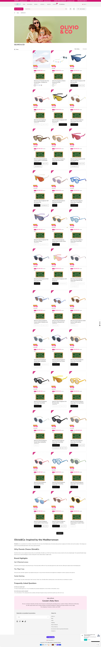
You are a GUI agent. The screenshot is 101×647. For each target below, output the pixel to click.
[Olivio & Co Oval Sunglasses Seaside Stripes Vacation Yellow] (59, 218)
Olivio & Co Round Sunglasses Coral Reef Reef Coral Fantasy (58, 360)
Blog (52, 618)
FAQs (52, 620)
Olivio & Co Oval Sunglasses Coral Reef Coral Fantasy (41, 279)
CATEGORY (42, 4)
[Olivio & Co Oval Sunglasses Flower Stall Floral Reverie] (41, 98)
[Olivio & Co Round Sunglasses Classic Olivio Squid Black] (41, 380)
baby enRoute (50, 642)
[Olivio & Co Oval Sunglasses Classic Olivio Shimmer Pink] (78, 257)
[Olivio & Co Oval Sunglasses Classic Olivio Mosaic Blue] (78, 218)
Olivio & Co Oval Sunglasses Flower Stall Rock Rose (40, 483)
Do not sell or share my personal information (59, 628)
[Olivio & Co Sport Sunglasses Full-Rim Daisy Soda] (59, 380)
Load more (60, 533)
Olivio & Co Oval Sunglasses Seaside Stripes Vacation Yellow (59, 240)
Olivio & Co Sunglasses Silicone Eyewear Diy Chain (58, 81)
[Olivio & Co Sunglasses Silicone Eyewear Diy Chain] (59, 59)
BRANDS (35, 4)
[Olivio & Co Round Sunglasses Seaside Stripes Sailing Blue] (41, 419)
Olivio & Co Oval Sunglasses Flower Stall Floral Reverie (40, 120)
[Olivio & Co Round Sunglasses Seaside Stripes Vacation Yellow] (78, 499)
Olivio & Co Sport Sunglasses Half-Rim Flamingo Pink (77, 159)
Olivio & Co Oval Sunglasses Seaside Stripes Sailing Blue (40, 360)
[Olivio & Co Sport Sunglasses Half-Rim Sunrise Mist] (41, 179)
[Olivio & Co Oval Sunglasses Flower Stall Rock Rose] (41, 460)
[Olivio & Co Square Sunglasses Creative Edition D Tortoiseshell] (41, 137)
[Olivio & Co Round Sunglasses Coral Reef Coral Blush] (59, 179)
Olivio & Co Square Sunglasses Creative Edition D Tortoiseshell (40, 159)
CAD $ (84, 4)
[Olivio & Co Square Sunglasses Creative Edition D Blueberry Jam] (41, 299)
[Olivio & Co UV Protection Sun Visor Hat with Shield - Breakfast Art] (41, 59)
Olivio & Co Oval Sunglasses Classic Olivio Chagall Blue (76, 201)
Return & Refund (54, 624)
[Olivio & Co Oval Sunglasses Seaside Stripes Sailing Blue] (41, 338)
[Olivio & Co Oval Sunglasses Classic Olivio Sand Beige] (78, 419)
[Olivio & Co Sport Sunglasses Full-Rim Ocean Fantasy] (41, 218)
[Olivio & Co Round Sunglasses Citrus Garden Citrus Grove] (78, 98)
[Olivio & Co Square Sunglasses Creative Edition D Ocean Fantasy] (41, 499)
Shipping (53, 622)
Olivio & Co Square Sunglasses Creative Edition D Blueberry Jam (41, 321)
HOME (24, 4)
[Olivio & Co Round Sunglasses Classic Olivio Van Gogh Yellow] (78, 380)
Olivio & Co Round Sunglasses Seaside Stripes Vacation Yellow (77, 522)
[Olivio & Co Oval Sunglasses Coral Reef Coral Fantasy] (41, 257)
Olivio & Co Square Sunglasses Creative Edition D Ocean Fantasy (41, 522)
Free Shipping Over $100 (54, 0)
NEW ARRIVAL (29, 4)
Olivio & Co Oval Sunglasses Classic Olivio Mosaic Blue (76, 240)
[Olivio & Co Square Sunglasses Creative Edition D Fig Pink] (59, 499)
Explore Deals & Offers (30, 0)
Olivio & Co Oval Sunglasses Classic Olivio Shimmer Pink (76, 279)
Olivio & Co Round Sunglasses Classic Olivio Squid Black (40, 402)
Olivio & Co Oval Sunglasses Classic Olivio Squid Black (58, 441)
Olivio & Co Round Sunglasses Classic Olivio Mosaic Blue (58, 483)
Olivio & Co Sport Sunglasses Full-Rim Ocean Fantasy (41, 240)
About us (53, 616)
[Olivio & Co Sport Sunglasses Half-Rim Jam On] (59, 257)
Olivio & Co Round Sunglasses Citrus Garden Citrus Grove (76, 120)
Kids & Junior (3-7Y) (74, 85)
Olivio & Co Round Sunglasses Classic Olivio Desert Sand (58, 159)
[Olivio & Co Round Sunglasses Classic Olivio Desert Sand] (59, 137)
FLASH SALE (55, 4)
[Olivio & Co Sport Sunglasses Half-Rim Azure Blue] (78, 59)
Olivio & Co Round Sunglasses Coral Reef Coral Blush (58, 201)
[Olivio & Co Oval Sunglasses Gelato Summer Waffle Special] (78, 299)
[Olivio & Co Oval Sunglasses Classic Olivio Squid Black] (59, 419)
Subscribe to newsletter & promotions (26, 613)
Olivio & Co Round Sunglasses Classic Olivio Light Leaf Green (76, 483)
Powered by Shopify (57, 642)
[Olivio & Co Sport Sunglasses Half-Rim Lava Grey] (59, 98)
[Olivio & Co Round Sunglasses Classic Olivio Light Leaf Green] (78, 460)
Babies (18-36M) (55, 325)
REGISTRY (49, 4)
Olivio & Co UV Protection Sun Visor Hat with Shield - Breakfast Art (41, 81)
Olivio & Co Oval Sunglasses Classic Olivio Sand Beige (76, 441)
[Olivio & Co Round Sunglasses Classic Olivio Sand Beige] (78, 338)
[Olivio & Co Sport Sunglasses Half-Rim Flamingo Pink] (78, 137)
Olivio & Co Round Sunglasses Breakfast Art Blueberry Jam (58, 321)
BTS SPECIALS (62, 4)
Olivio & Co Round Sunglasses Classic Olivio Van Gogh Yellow (77, 402)
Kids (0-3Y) (54, 163)
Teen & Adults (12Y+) (63, 124)
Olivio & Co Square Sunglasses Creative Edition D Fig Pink (58, 522)
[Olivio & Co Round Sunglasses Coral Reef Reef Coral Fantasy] (59, 338)
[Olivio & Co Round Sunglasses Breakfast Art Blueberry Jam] (59, 299)
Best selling (77, 49)
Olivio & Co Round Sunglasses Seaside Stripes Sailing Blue (40, 441)
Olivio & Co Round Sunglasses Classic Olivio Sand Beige (76, 360)
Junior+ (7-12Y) (81, 85)
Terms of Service (54, 626)
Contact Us (53, 631)
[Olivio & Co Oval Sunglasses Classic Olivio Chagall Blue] (78, 179)
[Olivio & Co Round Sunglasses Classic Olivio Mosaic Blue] (59, 460)
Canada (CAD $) (50, 640)
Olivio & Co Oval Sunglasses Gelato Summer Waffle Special (78, 321)
